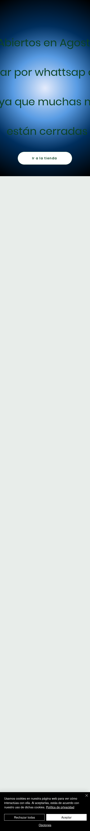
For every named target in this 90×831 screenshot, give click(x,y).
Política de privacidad (60, 807)
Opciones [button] (45, 825)
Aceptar (66, 817)
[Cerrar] (84, 798)
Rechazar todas (24, 817)
